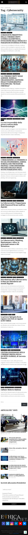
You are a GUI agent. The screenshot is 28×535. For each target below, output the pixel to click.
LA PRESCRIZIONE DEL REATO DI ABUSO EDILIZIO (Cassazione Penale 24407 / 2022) (18, 467)
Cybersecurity (3, 32)
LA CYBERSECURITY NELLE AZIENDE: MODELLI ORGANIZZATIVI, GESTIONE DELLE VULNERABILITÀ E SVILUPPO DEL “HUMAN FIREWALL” (12, 81)
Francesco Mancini (4, 314)
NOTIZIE (22, 118)
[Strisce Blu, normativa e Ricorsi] (4, 450)
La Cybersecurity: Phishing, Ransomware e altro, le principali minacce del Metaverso (12, 243)
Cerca (2, 402)
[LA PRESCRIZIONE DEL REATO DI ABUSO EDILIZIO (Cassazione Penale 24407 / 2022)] (4, 467)
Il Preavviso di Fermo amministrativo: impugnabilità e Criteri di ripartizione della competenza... (17, 440)
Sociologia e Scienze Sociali (15, 350)
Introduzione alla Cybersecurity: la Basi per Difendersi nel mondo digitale (14, 282)
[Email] (24, 523)
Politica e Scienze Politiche (9, 387)
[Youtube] (20, 523)
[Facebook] (3, 523)
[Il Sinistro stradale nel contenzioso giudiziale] (14, 423)
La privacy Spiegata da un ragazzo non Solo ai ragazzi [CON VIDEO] (12, 319)
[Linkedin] (16, 523)
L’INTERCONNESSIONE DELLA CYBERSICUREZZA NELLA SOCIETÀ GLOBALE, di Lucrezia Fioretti (13, 355)
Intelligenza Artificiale (16, 118)
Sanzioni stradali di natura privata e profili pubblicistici (17, 475)
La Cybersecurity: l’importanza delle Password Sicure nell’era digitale (13, 205)
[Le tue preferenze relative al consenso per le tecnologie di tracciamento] (25, 532)
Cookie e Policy (16, 533)
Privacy (2, 120)
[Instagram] (12, 523)
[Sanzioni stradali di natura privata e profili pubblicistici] (4, 476)
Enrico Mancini (9, 32)
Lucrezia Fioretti (4, 350)
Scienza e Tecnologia (16, 73)
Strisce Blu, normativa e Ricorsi (18, 448)
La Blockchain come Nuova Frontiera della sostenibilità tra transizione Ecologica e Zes (18, 458)
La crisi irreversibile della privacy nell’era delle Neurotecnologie (11, 124)
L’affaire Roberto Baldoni (11, 390)
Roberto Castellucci (18, 387)
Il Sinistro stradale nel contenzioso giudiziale (13, 432)
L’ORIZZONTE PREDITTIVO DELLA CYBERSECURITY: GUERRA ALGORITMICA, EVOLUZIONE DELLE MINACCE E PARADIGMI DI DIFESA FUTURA (14, 39)
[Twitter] (7, 523)
